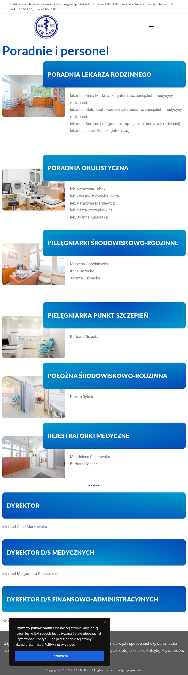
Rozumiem (60, 656)
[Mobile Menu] (151, 26)
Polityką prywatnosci (60, 644)
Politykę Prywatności (164, 650)
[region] (59, 642)
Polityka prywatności (129, 670)
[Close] (105, 621)
